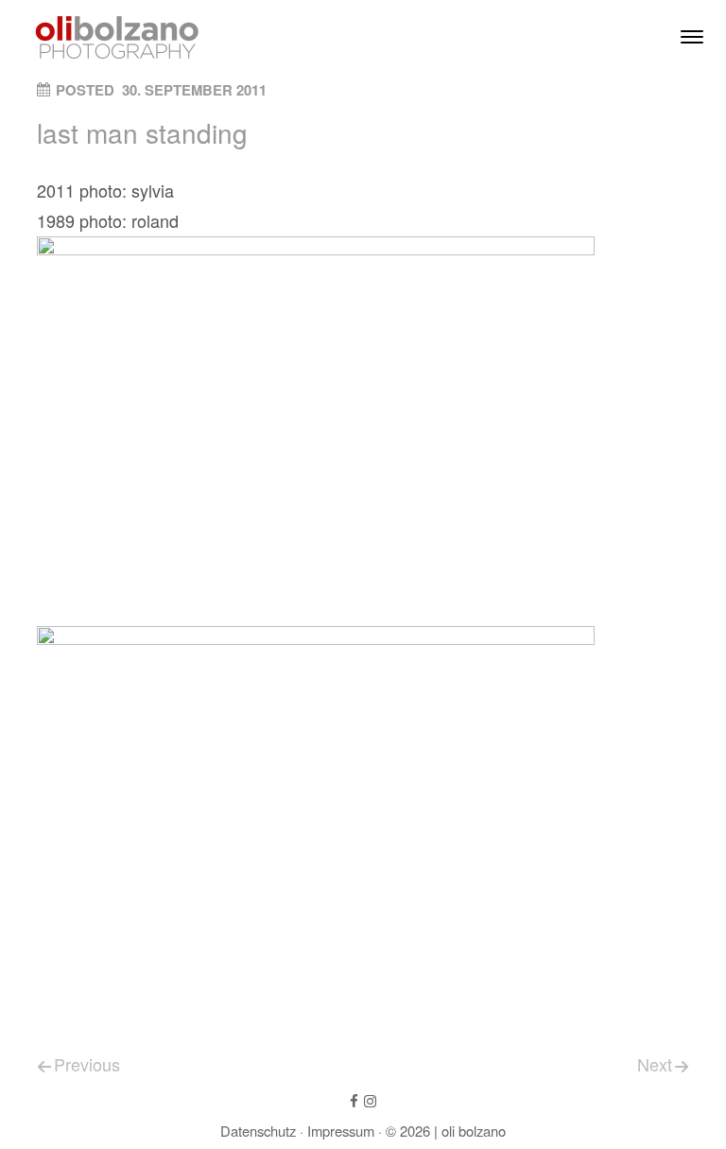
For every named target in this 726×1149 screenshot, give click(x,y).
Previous (87, 1064)
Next (654, 1064)
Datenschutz (258, 1130)
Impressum (340, 1130)
